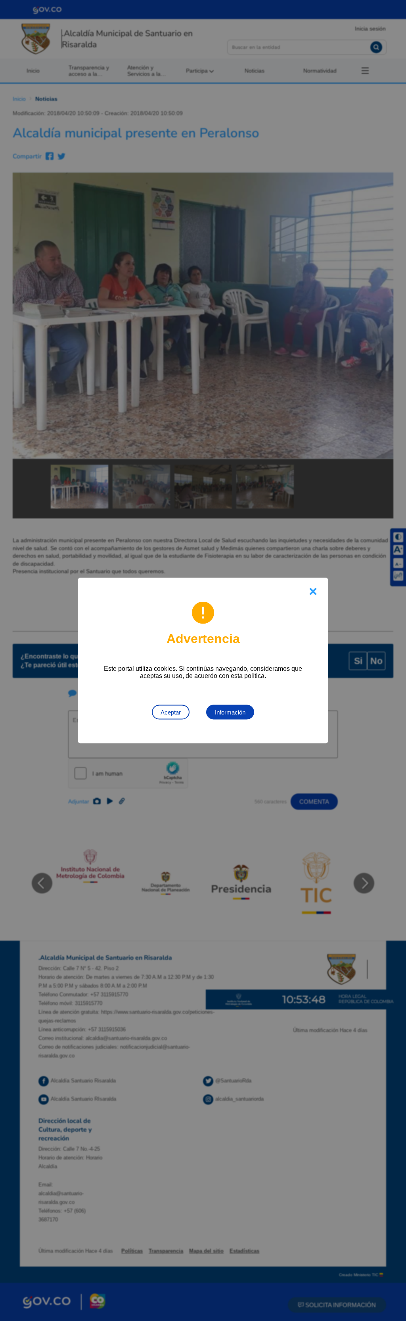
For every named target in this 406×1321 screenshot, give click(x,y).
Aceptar (171, 712)
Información (230, 712)
